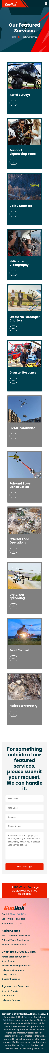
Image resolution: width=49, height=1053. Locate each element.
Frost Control (19, 650)
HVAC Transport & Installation (16, 935)
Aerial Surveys (20, 95)
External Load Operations (19, 541)
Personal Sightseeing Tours (23, 152)
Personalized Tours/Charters (16, 957)
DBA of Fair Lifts (18, 914)
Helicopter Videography (19, 263)
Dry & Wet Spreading (17, 596)
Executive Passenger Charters (25, 318)
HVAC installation (22, 428)
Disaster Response (23, 373)
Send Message (24, 866)
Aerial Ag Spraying (10, 991)
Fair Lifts (28, 1017)
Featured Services (30, 37)
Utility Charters (21, 206)
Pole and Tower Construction (21, 485)
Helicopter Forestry (24, 706)
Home (13, 37)
